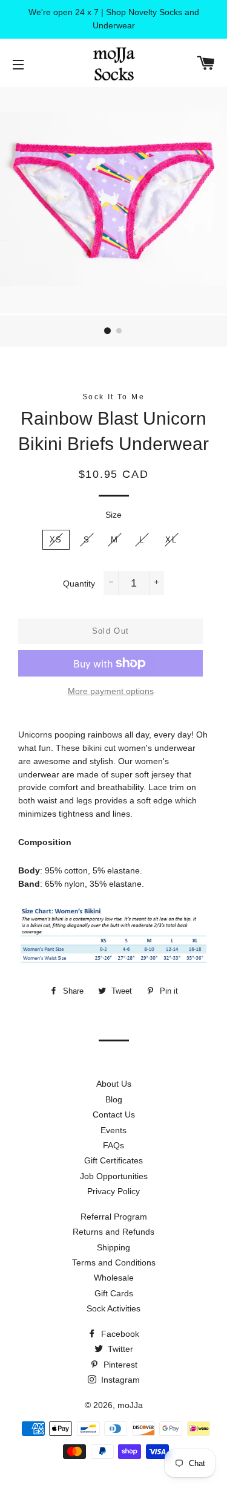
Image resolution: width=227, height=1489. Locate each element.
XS (56, 539)
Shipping (113, 1247)
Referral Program (114, 1216)
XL (171, 539)
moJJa (130, 1405)
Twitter (119, 1349)
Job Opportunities (114, 1176)
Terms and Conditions (114, 1262)
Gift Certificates (113, 1160)
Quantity (79, 583)
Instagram (119, 1379)
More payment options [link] (111, 691)
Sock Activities (113, 1308)
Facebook (119, 1334)
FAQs (113, 1145)
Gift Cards (113, 1293)
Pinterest (119, 1364)
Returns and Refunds (113, 1232)
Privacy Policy (113, 1191)
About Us (113, 1084)
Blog (113, 1099)
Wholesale (114, 1277)
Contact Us (114, 1114)
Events (113, 1130)
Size (113, 514)
